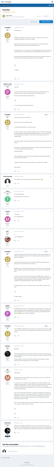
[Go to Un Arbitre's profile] (3, 16)
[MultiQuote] (15, 79)
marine (8, 211)
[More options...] (50, 27)
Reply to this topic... (13, 451)
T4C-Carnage (6, 2)
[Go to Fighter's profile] (8, 314)
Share (39, 16)
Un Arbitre (9, 15)
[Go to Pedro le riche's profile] (8, 92)
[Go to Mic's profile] (8, 378)
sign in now (31, 446)
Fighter (7, 306)
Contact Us (27, 462)
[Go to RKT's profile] (8, 239)
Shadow (7, 346)
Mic (8, 370)
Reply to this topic (46, 21)
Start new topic (34, 21)
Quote (18, 78)
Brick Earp (8, 423)
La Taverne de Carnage (19, 16)
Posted (19, 27)
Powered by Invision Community (27, 465)
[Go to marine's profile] (8, 219)
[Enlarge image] (42, 179)
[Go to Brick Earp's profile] (8, 431)
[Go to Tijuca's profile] (8, 199)
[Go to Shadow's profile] (8, 354)
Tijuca (7, 191)
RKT (7, 231)
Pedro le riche (8, 84)
